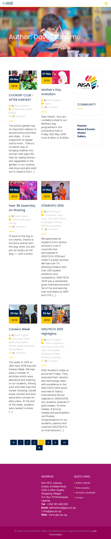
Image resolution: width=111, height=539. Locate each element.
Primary (12, 112)
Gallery (81, 136)
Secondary (56, 225)
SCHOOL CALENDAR (85, 492)
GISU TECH (59, 218)
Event (47, 103)
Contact (79, 497)
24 (64, 442)
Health (29, 109)
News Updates (83, 488)
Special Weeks (16, 349)
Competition (51, 215)
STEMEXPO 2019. (52, 206)
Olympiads (46, 353)
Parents (81, 125)
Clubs (47, 343)
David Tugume (22, 105)
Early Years (17, 338)
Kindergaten (25, 219)
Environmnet (18, 109)
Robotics (45, 225)
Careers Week (19, 329)
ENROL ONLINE (83, 483)
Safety (20, 345)
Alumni (81, 132)
